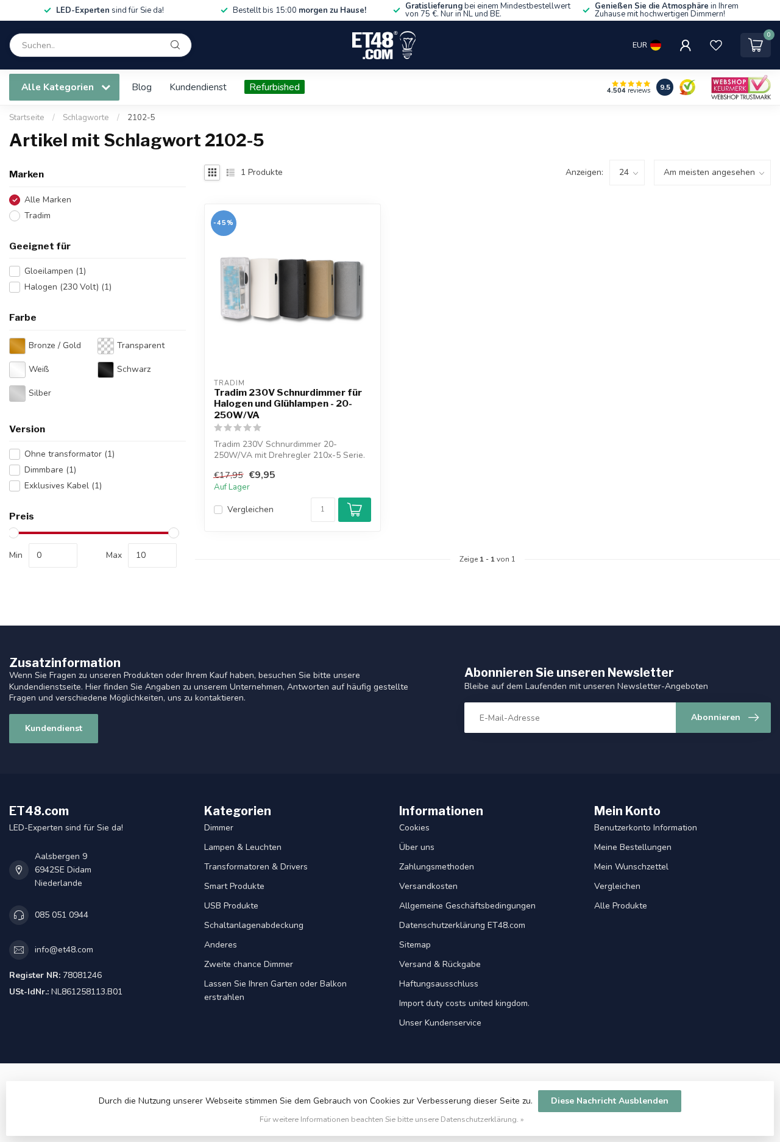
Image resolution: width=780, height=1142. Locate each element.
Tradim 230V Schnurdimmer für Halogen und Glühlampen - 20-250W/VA (288, 404)
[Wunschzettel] (716, 45)
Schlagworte (86, 117)
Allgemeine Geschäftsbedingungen (467, 906)
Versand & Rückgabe (440, 964)
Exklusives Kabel (63, 485)
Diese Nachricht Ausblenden (609, 1101)
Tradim (37, 215)
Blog (142, 86)
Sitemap (415, 945)
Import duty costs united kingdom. (464, 1003)
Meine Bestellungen (633, 847)
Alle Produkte (620, 906)
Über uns (416, 847)
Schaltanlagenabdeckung (253, 925)
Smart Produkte (234, 886)
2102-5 (141, 117)
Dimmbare (50, 469)
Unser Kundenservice (440, 1023)
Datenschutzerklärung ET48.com (462, 925)
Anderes (220, 945)
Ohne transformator (69, 454)
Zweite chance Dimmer (248, 964)
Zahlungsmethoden (436, 867)
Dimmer (218, 827)
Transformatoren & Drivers (256, 867)
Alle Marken (47, 199)
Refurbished (274, 86)
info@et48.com (64, 949)
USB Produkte (231, 906)
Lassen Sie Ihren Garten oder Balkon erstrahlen (275, 990)
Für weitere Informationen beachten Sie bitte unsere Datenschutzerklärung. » (392, 1119)
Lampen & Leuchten (243, 847)
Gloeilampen (55, 271)
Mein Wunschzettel (631, 867)
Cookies (414, 827)
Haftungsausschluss (438, 984)
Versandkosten (428, 886)
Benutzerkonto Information (645, 827)
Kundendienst (198, 86)
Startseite (26, 117)
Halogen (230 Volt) (68, 286)
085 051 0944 (61, 915)
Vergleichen (250, 509)
